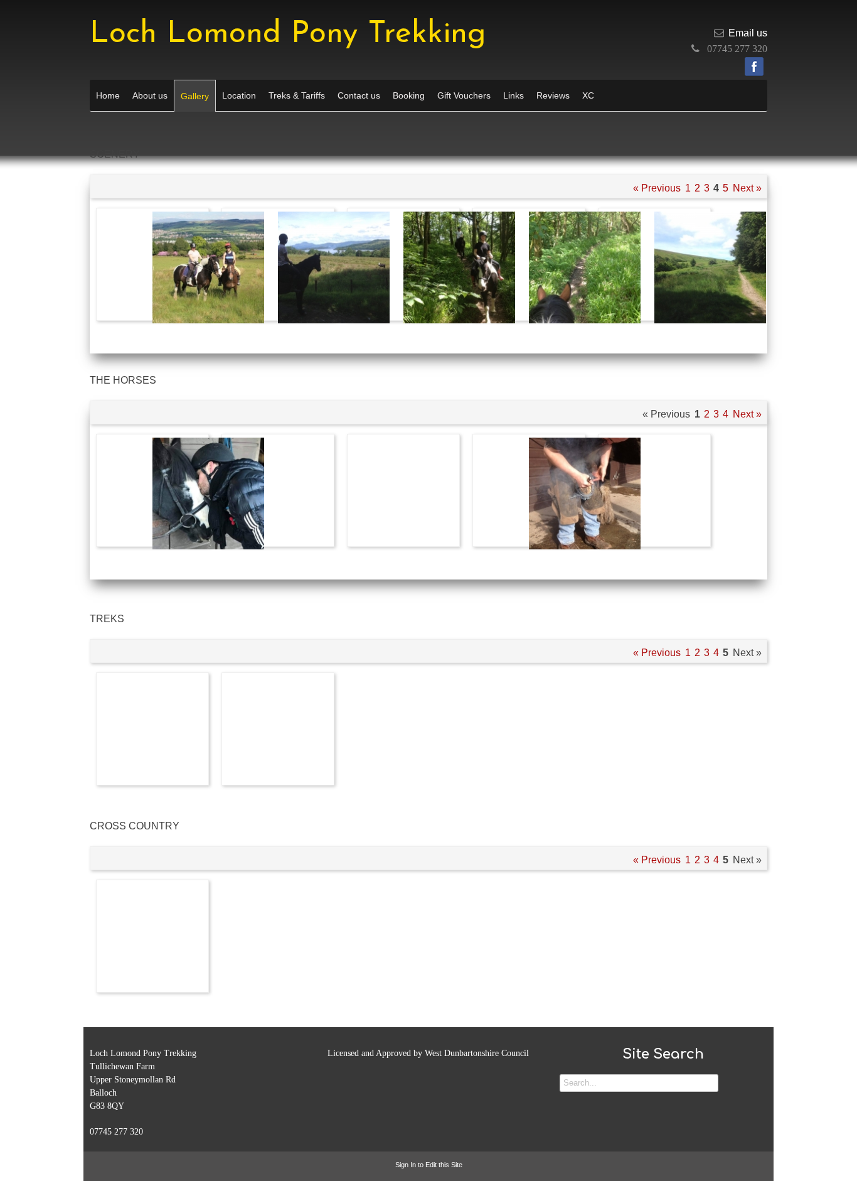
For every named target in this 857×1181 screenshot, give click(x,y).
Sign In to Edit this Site (428, 1164)
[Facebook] (754, 67)
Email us (747, 33)
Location (239, 95)
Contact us (359, 95)
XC (588, 95)
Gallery (195, 96)
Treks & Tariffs (297, 95)
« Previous (657, 188)
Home (108, 95)
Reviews (553, 95)
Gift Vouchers (464, 95)
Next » (747, 188)
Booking (409, 95)
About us (150, 95)
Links (513, 95)
